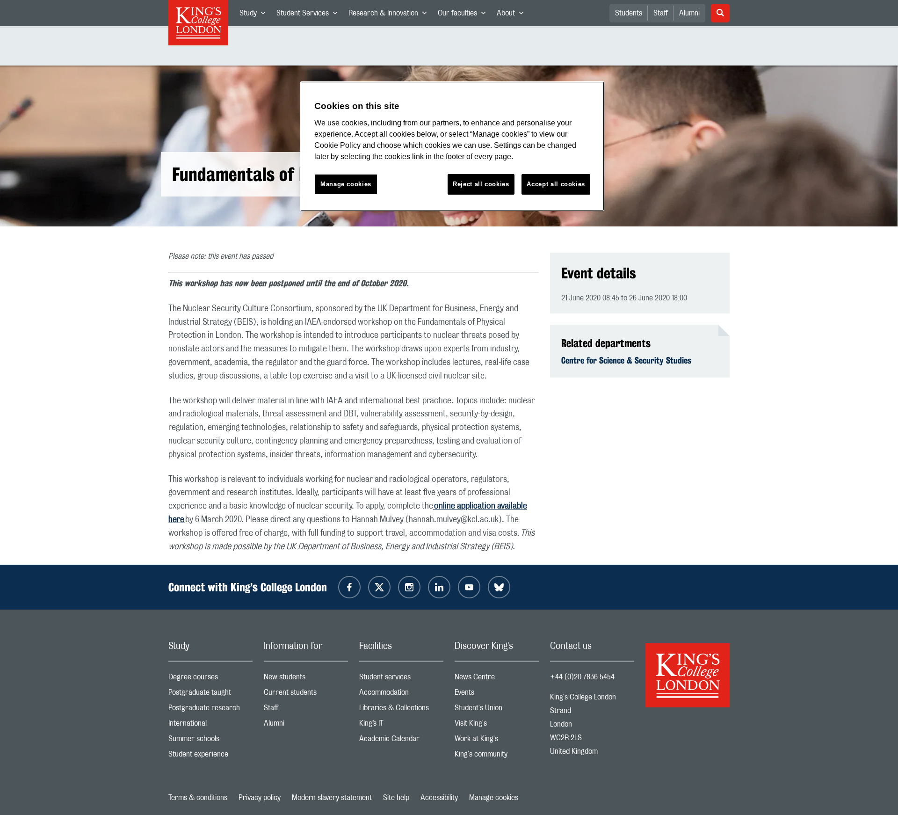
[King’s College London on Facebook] (349, 587)
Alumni (689, 13)
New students (306, 679)
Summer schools (210, 741)
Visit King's (497, 725)
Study (255, 15)
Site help (396, 797)
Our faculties (464, 15)
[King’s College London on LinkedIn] (439, 587)
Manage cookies (493, 797)
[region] (452, 146)
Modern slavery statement (332, 797)
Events (497, 694)
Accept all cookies (556, 184)
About (513, 15)
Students (628, 13)
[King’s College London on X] (379, 587)
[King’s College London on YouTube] (469, 587)
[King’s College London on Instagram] (409, 587)
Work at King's (497, 741)
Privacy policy (260, 797)
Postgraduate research (210, 710)
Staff (660, 13)
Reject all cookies (481, 184)
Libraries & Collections (401, 710)
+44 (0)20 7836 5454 (582, 677)
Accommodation (401, 694)
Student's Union (497, 710)
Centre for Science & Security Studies (626, 360)
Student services (401, 679)
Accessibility (439, 797)
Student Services (309, 15)
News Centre (497, 679)
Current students (306, 694)
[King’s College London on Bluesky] (499, 587)
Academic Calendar (401, 741)
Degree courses (210, 679)
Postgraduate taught (210, 694)
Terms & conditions (197, 797)
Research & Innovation (390, 15)
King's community (497, 756)
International (210, 725)
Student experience (210, 756)
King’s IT (401, 725)
